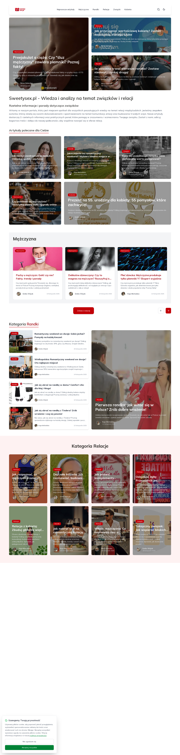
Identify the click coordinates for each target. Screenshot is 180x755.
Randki (96, 9)
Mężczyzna (83, 9)
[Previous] (161, 310)
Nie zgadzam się (29, 741)
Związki (116, 9)
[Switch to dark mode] (164, 9)
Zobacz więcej (83, 310)
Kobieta (127, 9)
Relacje (106, 9)
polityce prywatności (38, 735)
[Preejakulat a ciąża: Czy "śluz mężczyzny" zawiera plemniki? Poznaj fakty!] (49, 54)
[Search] (158, 9)
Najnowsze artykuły (66, 9)
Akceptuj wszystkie (29, 747)
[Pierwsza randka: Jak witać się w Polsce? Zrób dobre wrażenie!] (131, 379)
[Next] (168, 310)
